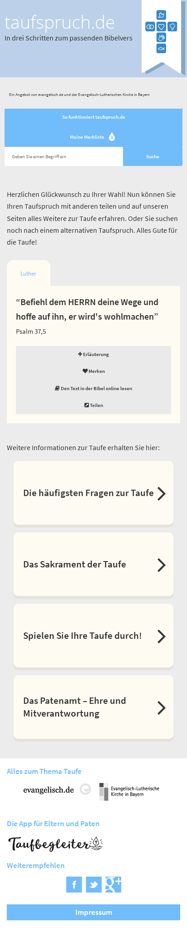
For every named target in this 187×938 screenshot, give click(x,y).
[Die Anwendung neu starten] (163, 73)
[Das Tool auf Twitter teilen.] (94, 889)
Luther (28, 273)
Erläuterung (95, 354)
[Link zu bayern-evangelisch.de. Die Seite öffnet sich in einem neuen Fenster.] (129, 797)
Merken (96, 371)
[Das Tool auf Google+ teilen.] (113, 889)
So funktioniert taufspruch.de (93, 117)
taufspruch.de (60, 22)
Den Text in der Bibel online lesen (96, 388)
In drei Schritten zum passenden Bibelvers (69, 37)
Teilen (96, 405)
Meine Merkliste (91, 137)
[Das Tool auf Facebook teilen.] (74, 889)
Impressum (93, 912)
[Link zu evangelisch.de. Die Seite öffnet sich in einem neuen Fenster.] (58, 797)
